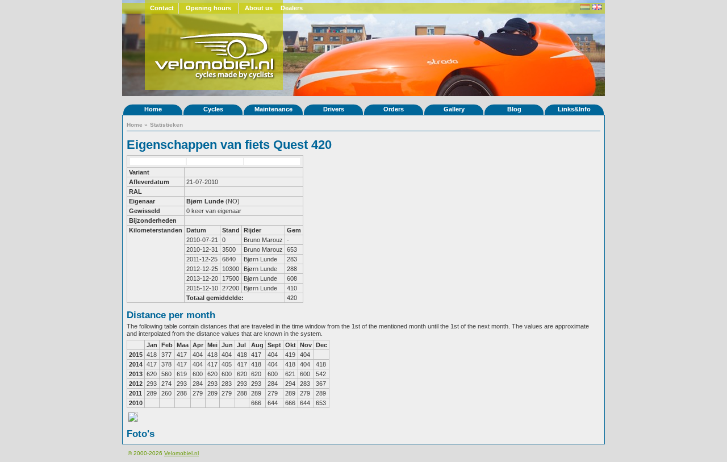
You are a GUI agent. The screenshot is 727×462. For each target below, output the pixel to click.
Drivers (333, 109)
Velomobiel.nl (181, 453)
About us (259, 8)
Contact (162, 8)
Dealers (292, 8)
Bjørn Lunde (205, 201)
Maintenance (273, 109)
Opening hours (208, 8)
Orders (393, 109)
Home (153, 109)
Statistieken (166, 125)
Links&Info (574, 109)
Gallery (454, 109)
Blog (514, 109)
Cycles (213, 109)
